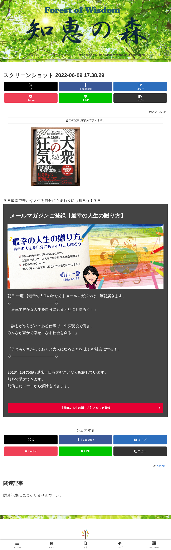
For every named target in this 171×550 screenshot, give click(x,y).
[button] (140, 98)
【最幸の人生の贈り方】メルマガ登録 (85, 407)
